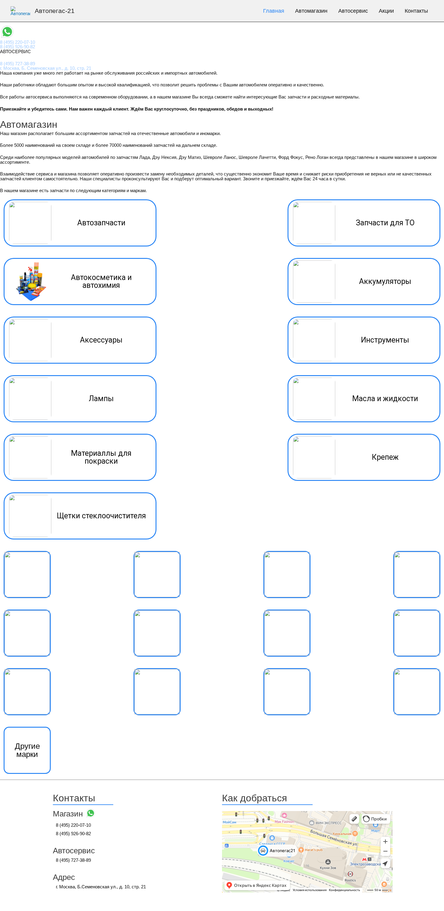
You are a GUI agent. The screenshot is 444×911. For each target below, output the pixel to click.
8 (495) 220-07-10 (17, 42)
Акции (386, 11)
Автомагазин (311, 11)
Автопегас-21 (55, 10)
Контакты (416, 11)
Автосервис (353, 11)
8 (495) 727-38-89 (17, 63)
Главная (273, 11)
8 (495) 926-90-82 (17, 46)
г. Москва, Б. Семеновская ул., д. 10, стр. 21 (45, 68)
